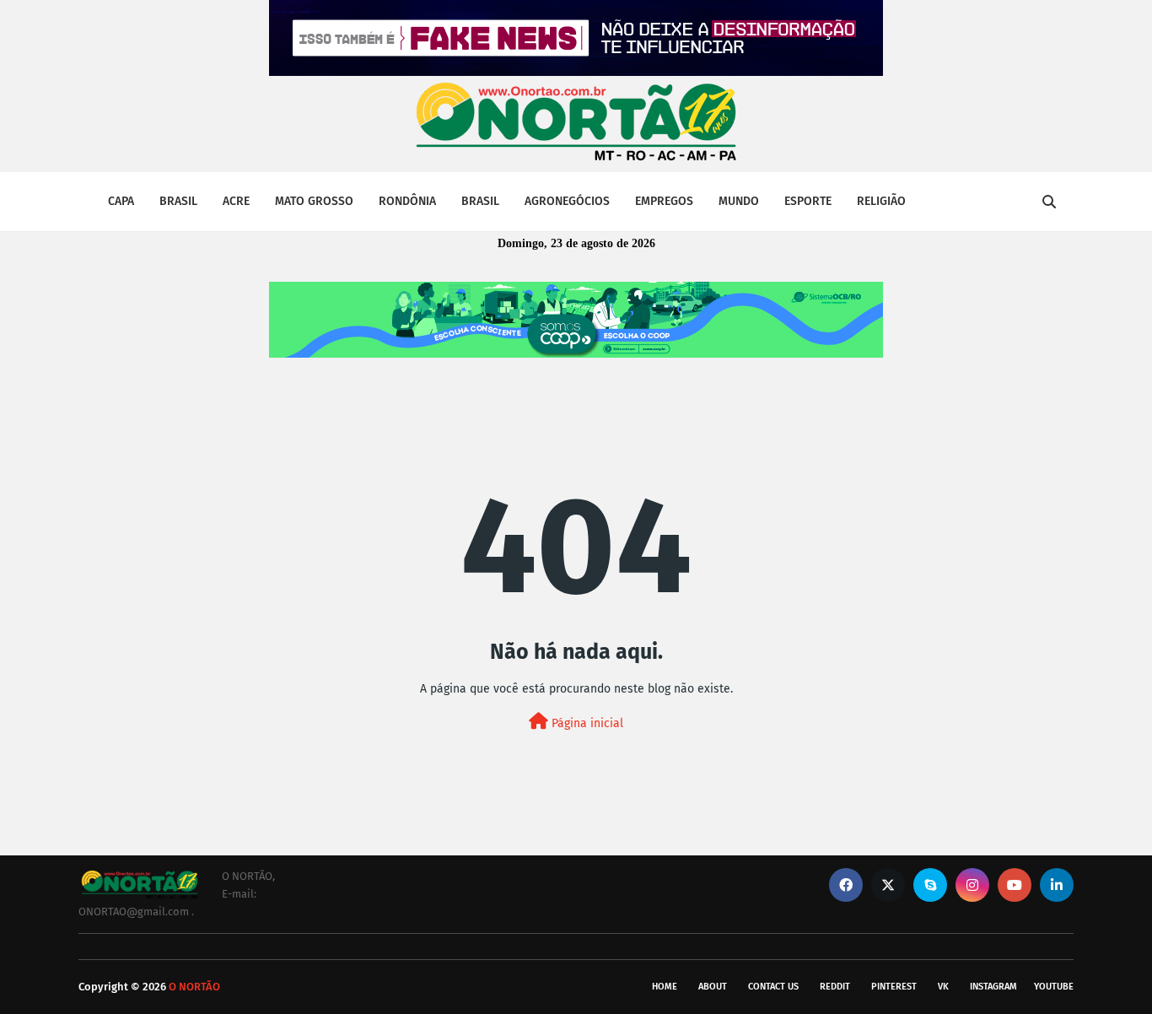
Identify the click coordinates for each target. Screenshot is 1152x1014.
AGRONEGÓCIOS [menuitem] (567, 201)
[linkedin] (1057, 885)
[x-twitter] (888, 885)
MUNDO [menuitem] (739, 201)
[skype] (930, 885)
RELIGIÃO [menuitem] (881, 201)
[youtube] (1014, 885)
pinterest (894, 986)
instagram (993, 986)
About (712, 986)
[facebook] (846, 885)
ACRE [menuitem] (236, 201)
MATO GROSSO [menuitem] (314, 201)
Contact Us (773, 986)
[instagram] (972, 885)
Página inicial (585, 723)
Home (664, 986)
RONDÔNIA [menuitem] (407, 201)
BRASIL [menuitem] (178, 201)
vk (943, 986)
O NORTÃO (194, 986)
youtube (1054, 986)
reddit (835, 986)
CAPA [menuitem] (121, 201)
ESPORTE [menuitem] (808, 201)
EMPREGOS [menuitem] (664, 201)
